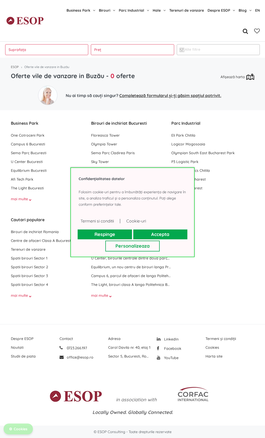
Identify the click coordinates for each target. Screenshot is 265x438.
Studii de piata (23, 356)
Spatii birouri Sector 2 (29, 267)
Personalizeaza (132, 246)
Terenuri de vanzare (186, 10)
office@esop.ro (80, 357)
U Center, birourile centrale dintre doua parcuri (131, 258)
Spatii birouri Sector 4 (29, 284)
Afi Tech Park (22, 179)
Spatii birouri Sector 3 (29, 275)
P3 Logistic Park (184, 161)
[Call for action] (47, 95)
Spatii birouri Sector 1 (29, 258)
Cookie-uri (136, 221)
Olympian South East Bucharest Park (203, 153)
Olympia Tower (104, 144)
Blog (243, 10)
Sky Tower (100, 161)
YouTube (171, 357)
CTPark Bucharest (186, 188)
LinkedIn (171, 339)
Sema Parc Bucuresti (28, 153)
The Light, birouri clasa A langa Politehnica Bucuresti (131, 284)
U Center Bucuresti (27, 161)
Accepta (160, 234)
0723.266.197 (76, 348)
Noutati (17, 347)
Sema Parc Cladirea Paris (113, 153)
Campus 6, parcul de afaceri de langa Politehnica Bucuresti (131, 275)
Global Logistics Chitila (190, 170)
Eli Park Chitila (183, 135)
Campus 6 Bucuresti (28, 144)
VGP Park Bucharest (188, 179)
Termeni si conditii (97, 221)
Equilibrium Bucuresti (29, 170)
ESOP (15, 67)
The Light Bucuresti (27, 188)
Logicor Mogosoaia (188, 144)
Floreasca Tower (105, 135)
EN (257, 10)
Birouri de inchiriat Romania (35, 231)
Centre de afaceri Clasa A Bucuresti (41, 240)
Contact (66, 338)
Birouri (104, 10)
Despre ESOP (219, 10)
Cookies (212, 347)
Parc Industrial (131, 10)
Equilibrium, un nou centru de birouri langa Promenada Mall (131, 267)
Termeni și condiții (220, 338)
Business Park (78, 10)
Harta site (214, 356)
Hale (157, 10)
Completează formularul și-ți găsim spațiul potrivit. (170, 95)
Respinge (104, 234)
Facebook (172, 348)
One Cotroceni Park (28, 135)
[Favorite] (257, 31)
